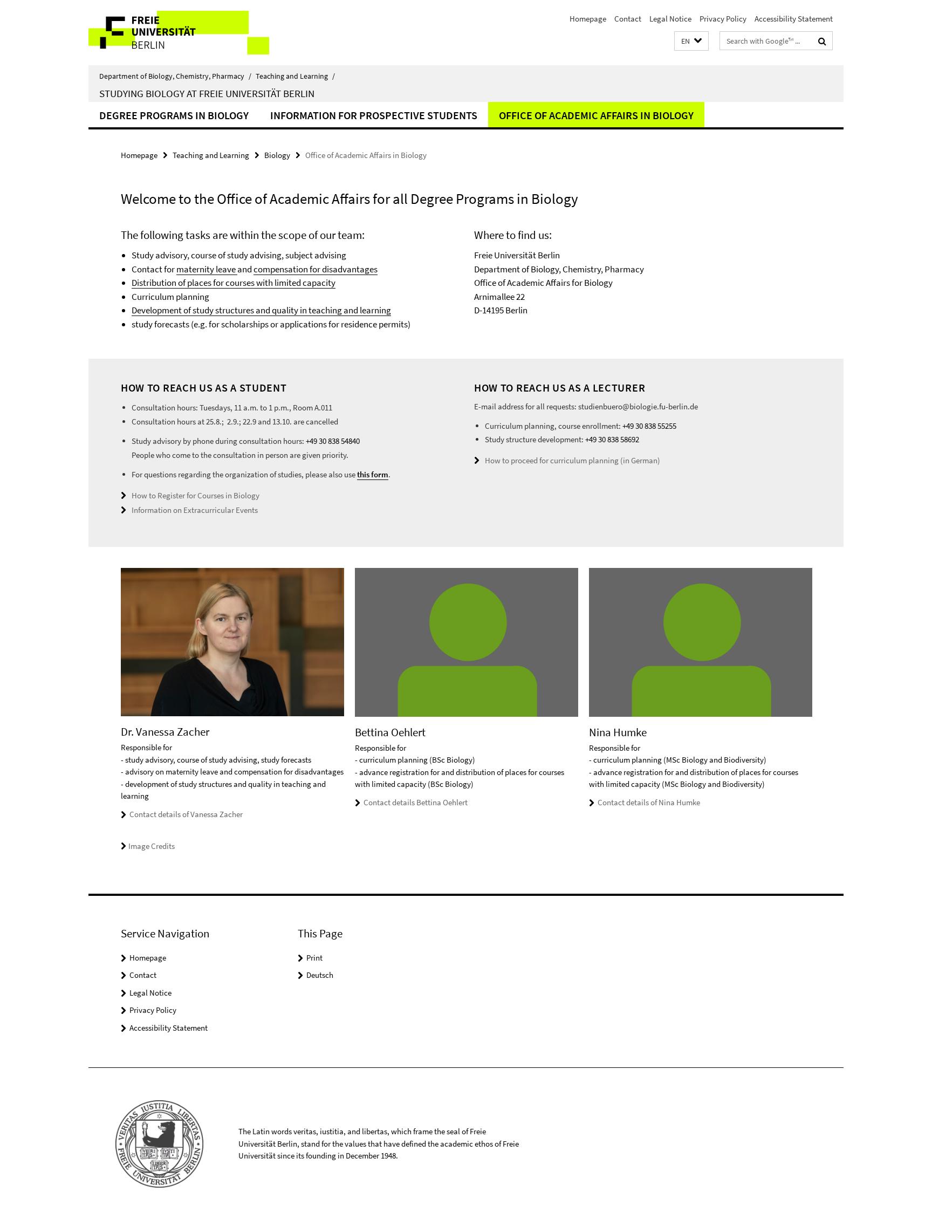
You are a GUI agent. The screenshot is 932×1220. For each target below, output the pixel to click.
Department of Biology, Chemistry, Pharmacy (175, 76)
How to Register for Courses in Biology (195, 495)
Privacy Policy (723, 18)
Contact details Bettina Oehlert (416, 802)
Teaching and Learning (295, 76)
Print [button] (314, 957)
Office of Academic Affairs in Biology (596, 115)
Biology (277, 155)
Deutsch (319, 975)
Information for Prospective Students (373, 115)
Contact (627, 18)
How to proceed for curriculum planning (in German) (572, 460)
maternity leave (206, 269)
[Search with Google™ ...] (822, 41)
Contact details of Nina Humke (649, 802)
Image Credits (151, 846)
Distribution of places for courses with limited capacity (233, 283)
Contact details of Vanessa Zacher (186, 814)
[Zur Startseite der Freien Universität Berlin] (178, 32)
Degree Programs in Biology (174, 115)
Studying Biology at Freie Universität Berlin (206, 93)
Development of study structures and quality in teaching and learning (261, 310)
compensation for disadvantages (315, 269)
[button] (691, 41)
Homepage (588, 18)
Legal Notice (670, 18)
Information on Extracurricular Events (195, 510)
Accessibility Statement (794, 18)
